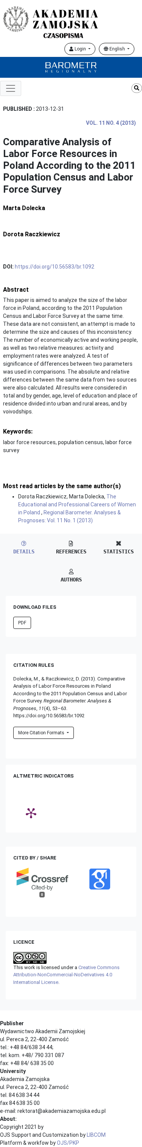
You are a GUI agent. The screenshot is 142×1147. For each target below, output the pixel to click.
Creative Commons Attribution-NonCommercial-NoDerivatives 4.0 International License (66, 975)
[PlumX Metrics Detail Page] (31, 813)
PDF (22, 622)
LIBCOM (96, 1135)
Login (80, 49)
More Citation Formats (42, 732)
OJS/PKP (68, 1143)
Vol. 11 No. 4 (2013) (111, 123)
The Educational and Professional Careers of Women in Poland (77, 504)
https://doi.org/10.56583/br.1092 (54, 267)
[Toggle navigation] (10, 88)
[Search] (136, 88)
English (117, 49)
